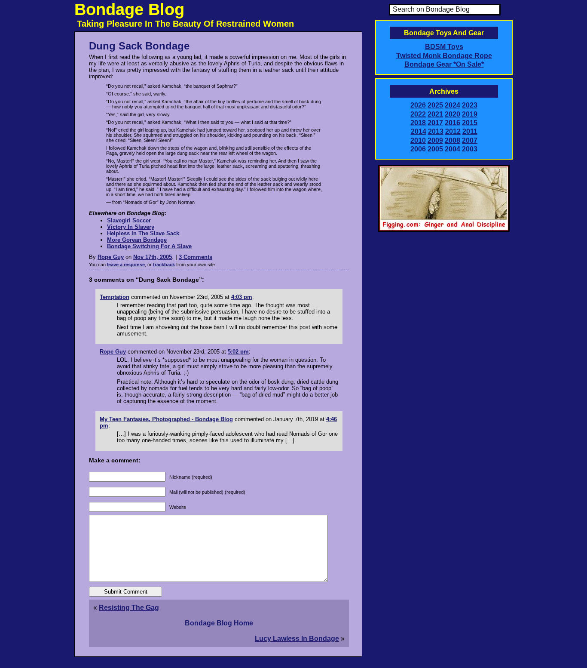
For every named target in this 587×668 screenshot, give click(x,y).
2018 (418, 122)
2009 (435, 140)
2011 (469, 131)
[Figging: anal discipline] (444, 230)
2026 (418, 105)
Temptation (114, 297)
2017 (435, 122)
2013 (435, 131)
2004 (452, 149)
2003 (469, 149)
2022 (418, 114)
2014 (418, 131)
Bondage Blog (129, 9)
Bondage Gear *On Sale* (444, 64)
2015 (469, 122)
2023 (469, 105)
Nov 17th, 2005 (152, 257)
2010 (418, 140)
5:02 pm (238, 351)
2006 (418, 149)
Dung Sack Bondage (139, 46)
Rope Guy (111, 257)
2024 (452, 105)
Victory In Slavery (130, 227)
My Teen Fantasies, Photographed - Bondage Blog (166, 419)
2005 (435, 149)
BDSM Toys (444, 46)
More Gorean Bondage (137, 240)
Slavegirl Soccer (129, 220)
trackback (164, 264)
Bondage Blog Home (219, 623)
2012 (453, 131)
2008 (452, 140)
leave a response (126, 264)
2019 (469, 114)
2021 (435, 114)
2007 (469, 140)
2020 (452, 114)
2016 (452, 122)
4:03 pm (241, 297)
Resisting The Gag (129, 607)
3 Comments (195, 257)
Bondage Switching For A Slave (149, 246)
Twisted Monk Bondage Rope (444, 55)
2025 (435, 105)
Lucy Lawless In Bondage (297, 638)
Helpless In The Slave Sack (143, 233)
